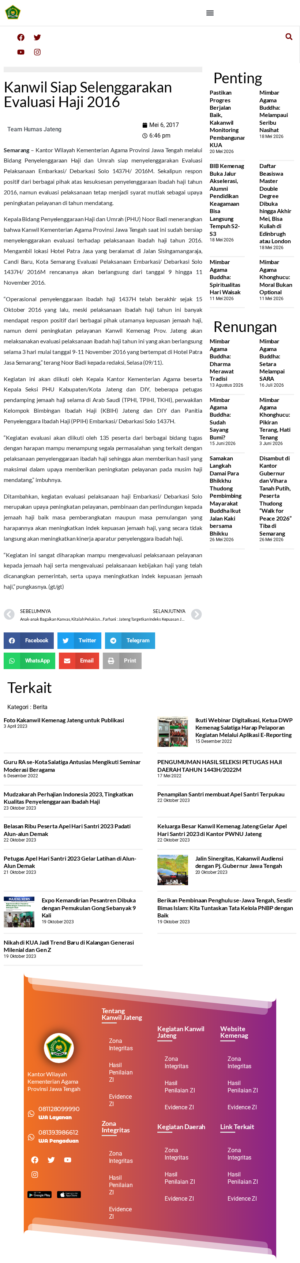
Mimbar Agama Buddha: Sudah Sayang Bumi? (220, 418)
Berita (40, 707)
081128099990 (59, 1109)
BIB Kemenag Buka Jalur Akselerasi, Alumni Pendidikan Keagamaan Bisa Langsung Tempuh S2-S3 (227, 199)
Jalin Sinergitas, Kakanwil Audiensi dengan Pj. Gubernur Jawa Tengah (239, 862)
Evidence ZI (120, 1100)
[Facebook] (21, 37)
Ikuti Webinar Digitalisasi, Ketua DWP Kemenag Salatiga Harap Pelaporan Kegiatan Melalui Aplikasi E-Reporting (244, 727)
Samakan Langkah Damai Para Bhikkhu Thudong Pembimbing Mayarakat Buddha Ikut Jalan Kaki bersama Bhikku (225, 496)
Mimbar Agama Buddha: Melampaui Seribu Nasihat (273, 111)
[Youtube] (21, 52)
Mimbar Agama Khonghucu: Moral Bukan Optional (275, 276)
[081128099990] (31, 1113)
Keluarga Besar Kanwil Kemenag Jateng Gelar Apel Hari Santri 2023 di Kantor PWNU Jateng (222, 829)
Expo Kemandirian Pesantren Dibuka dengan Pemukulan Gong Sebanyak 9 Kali (89, 908)
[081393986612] (31, 1137)
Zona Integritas (121, 1044)
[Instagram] (37, 52)
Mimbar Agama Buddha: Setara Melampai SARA (272, 359)
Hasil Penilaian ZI (121, 1072)
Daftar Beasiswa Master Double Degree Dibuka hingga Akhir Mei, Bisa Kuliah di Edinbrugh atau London (275, 203)
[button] (210, 13)
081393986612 (58, 1132)
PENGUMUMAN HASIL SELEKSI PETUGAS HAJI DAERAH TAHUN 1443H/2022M (219, 765)
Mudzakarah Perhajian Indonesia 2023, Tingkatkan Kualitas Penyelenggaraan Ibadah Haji (68, 798)
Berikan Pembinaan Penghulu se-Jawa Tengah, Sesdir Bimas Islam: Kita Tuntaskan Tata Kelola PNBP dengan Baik (225, 908)
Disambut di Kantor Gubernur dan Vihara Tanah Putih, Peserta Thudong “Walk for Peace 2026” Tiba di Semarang (275, 496)
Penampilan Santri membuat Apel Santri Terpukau (220, 794)
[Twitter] (37, 37)
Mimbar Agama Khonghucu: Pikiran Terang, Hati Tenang (274, 418)
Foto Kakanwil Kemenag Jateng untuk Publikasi (64, 719)
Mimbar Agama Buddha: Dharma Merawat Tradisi (221, 359)
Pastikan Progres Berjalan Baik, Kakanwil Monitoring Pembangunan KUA (228, 118)
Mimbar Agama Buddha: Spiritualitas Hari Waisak (225, 276)
